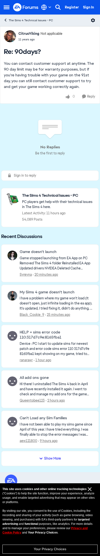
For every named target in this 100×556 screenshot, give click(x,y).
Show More (52, 458)
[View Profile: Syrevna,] (12, 255)
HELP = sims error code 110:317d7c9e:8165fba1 (40, 335)
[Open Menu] (93, 20)
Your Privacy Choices (50, 549)
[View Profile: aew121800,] (12, 421)
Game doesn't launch (38, 251)
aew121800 (28, 441)
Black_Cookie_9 (32, 314)
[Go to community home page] (26, 7)
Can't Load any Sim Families (43, 418)
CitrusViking (28, 33)
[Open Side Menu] (6, 7)
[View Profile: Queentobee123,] (12, 381)
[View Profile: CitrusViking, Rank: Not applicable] (10, 36)
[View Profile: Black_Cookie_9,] (12, 296)
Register (72, 7)
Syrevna (26, 274)
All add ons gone (34, 377)
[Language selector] (46, 7)
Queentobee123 (32, 400)
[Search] (58, 7)
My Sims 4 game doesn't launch (47, 292)
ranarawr (26, 360)
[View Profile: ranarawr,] (12, 336)
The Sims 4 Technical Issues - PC (31, 20)
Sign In (88, 7)
